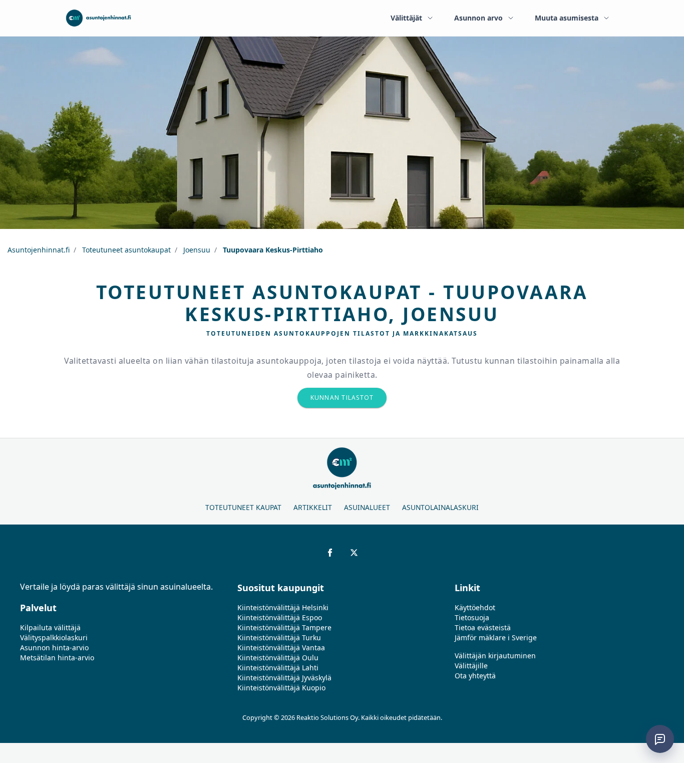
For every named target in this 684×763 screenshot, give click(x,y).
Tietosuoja (472, 617)
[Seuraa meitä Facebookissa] (330, 553)
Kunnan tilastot (342, 397)
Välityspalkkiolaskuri (54, 637)
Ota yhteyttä (475, 675)
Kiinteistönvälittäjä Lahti (277, 667)
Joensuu (195, 250)
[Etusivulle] (98, 18)
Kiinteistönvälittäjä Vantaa (281, 647)
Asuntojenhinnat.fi (39, 250)
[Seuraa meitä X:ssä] (354, 553)
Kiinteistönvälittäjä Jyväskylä (284, 677)
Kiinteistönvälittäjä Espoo (279, 617)
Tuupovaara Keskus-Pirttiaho (272, 250)
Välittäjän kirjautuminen (495, 655)
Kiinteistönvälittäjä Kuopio (281, 687)
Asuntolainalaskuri (440, 507)
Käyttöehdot (475, 607)
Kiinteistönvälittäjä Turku (279, 637)
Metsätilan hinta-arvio (57, 657)
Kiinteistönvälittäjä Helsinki (282, 607)
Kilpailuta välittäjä (50, 627)
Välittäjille (471, 665)
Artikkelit (312, 507)
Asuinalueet (367, 507)
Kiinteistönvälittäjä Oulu (277, 657)
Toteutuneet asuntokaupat (125, 250)
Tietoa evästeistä (483, 627)
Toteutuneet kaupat (243, 507)
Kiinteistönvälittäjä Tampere (284, 627)
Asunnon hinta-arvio (54, 647)
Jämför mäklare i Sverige (496, 637)
